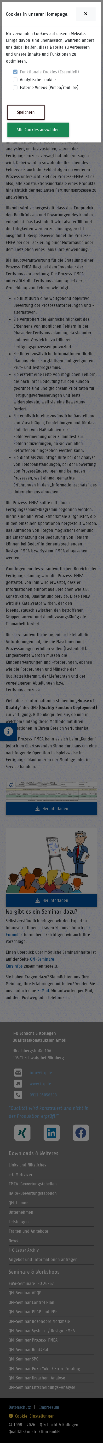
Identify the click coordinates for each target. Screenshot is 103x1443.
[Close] (86, 14)
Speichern (26, 112)
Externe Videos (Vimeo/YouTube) (49, 87)
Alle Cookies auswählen (38, 129)
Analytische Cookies (38, 79)
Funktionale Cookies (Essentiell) (49, 71)
